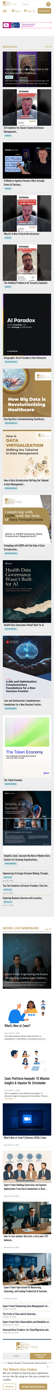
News (10, 1363)
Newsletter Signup (40, 1356)
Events (18, 1363)
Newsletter (44, 10)
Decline (9, 1386)
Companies (28, 1363)
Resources (40, 1363)
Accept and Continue (33, 1386)
